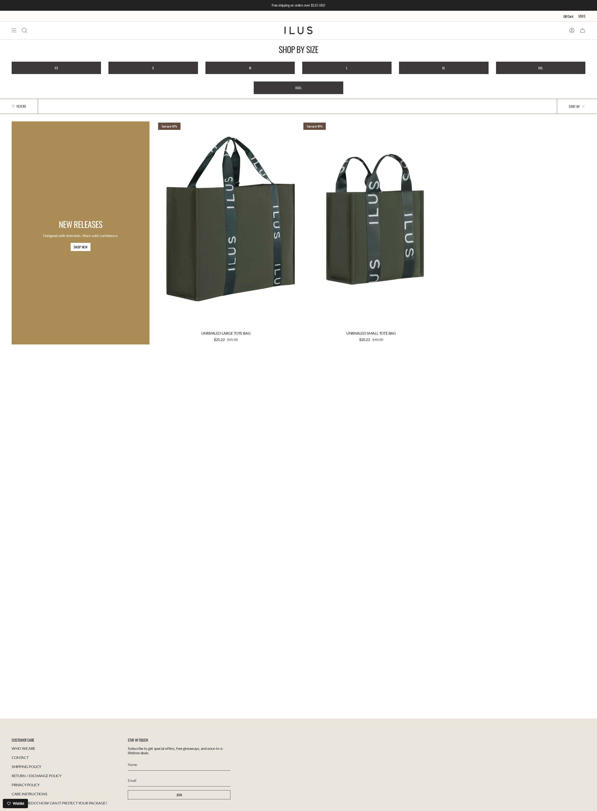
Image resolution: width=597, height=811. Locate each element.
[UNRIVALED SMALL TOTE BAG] (371, 225)
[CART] (582, 30)
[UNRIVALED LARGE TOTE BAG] (226, 225)
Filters (21, 106)
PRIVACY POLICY (25, 785)
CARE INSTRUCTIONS (29, 794)
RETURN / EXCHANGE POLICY (36, 775)
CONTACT (20, 757)
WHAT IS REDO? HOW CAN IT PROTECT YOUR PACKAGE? (59, 803)
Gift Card (568, 16)
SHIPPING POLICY (26, 766)
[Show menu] (14, 30)
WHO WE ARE (23, 748)
